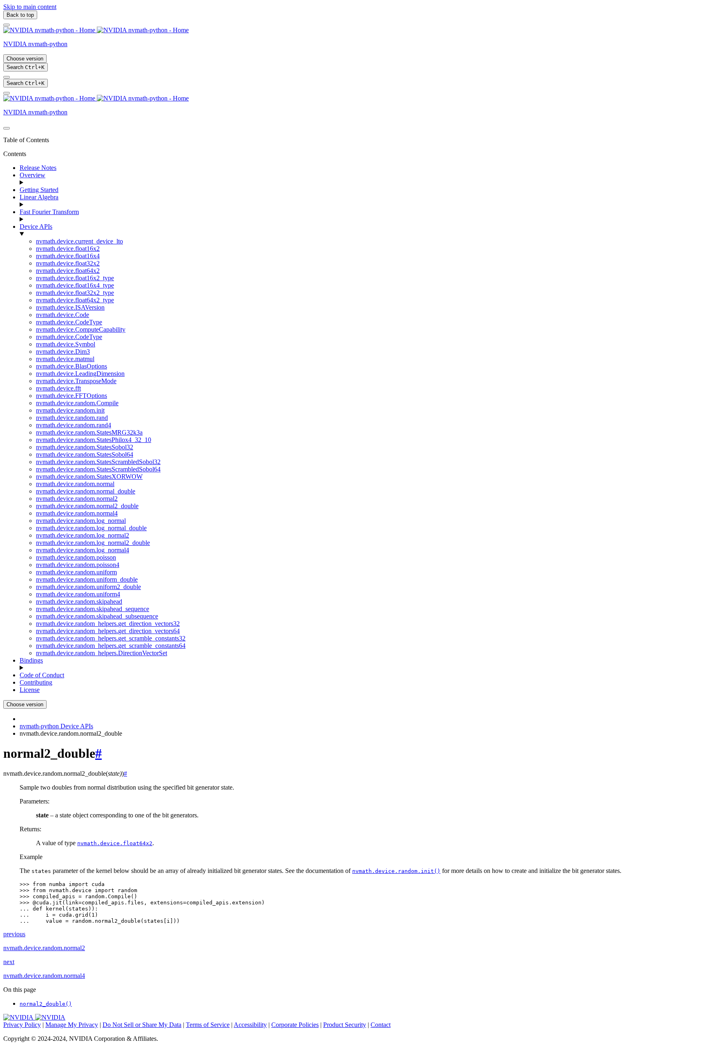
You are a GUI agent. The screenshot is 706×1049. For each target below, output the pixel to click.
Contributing (36, 682)
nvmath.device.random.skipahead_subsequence (97, 616)
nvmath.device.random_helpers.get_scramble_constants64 (110, 645)
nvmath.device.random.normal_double (85, 491)
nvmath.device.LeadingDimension (80, 373)
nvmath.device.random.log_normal (81, 520)
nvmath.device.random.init (70, 410)
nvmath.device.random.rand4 (73, 425)
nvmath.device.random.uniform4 (78, 594)
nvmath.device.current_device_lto (79, 241)
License (30, 689)
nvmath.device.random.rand (72, 417)
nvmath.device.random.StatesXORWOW (89, 476)
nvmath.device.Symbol (65, 344)
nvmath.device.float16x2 (68, 248)
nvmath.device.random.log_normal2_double (93, 542)
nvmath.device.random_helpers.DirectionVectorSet (101, 652)
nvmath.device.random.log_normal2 (82, 535)
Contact (381, 1024)
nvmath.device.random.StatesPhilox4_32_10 (93, 439)
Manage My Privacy (71, 1024)
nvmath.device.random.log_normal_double (91, 527)
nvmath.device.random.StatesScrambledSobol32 (98, 461)
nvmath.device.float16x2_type (75, 278)
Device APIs (36, 226)
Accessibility (250, 1024)
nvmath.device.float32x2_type (75, 292)
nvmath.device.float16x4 (68, 255)
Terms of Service (208, 1024)
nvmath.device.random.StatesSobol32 (84, 447)
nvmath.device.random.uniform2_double (88, 586)
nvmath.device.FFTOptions (71, 395)
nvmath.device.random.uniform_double (87, 579)
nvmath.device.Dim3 (63, 351)
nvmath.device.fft (58, 388)
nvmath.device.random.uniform (76, 572)
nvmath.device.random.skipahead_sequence (92, 608)
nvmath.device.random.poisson (76, 557)
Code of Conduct (42, 675)
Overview (32, 175)
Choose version (25, 59)
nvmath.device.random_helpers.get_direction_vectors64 (108, 630)
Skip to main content (29, 6)
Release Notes (38, 167)
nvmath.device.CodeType (69, 322)
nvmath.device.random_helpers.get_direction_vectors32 (108, 623)
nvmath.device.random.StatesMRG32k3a (89, 432)
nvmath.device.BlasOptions (71, 366)
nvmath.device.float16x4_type (75, 285)
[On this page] (6, 93)
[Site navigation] (6, 25)
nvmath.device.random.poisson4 (77, 564)
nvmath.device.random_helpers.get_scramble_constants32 (110, 638)
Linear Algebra (39, 197)
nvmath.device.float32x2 (68, 263)
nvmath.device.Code (62, 314)
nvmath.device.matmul (65, 358)
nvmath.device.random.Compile (77, 403)
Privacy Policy (22, 1024)
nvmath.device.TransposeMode (76, 380)
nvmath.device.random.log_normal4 (82, 550)
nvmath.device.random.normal (75, 483)
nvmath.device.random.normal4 (77, 513)
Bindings (31, 660)
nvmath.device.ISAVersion (70, 307)
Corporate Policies (295, 1024)
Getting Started (39, 189)
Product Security (344, 1024)
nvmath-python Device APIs (56, 726)
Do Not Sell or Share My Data (142, 1024)
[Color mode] (6, 77)
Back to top (20, 15)
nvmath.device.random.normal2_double (87, 505)
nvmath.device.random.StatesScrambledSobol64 (98, 469)
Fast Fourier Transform (49, 211)
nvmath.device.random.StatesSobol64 (84, 454)
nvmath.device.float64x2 (68, 270)
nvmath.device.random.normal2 (77, 498)
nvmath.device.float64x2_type (75, 300)
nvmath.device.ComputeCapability (80, 329)
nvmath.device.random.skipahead (79, 601)
